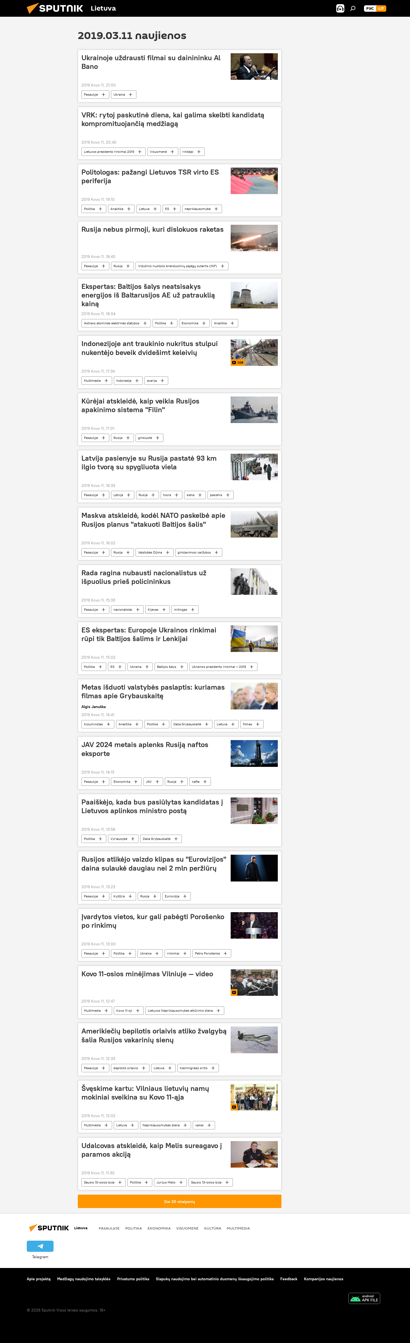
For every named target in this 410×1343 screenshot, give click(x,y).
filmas (247, 724)
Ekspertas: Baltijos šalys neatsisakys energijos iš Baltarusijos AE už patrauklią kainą (148, 295)
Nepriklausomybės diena (161, 1125)
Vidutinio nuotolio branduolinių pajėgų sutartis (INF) (177, 266)
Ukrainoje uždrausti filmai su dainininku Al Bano (150, 62)
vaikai (199, 1125)
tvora (167, 495)
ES (167, 209)
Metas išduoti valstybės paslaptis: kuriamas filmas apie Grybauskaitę (153, 691)
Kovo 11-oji (124, 1010)
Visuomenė (158, 151)
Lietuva (144, 209)
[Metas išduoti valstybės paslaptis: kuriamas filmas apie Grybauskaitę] (254, 696)
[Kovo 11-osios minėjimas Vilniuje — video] (254, 982)
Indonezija (123, 380)
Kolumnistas (93, 724)
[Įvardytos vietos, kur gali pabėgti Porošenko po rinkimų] (254, 925)
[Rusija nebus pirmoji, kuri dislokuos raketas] (254, 238)
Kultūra (119, 896)
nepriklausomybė (198, 209)
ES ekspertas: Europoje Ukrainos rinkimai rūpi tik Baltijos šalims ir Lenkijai (148, 634)
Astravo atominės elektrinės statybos (111, 323)
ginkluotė (145, 438)
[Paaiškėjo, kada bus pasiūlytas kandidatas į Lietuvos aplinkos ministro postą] (254, 811)
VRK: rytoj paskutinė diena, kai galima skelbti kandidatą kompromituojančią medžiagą (172, 119)
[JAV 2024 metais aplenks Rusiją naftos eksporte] (254, 753)
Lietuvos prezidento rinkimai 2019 (109, 151)
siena (190, 495)
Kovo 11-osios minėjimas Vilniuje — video (147, 973)
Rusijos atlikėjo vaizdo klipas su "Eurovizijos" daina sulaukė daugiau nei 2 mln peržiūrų (153, 863)
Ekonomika (190, 323)
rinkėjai (187, 151)
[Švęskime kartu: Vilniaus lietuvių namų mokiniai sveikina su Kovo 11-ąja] (254, 1097)
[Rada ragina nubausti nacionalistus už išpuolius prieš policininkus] (254, 581)
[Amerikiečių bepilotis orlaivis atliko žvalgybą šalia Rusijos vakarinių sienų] (254, 1039)
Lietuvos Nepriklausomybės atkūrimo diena (180, 1010)
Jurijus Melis (165, 1182)
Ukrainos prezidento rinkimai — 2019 (219, 667)
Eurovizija (172, 896)
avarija (152, 380)
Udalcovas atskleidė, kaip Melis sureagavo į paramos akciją (151, 1150)
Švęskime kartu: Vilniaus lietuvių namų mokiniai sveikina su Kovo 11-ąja (145, 1093)
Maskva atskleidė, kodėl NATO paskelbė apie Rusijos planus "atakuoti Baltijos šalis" (153, 519)
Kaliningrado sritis (194, 1068)
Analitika (116, 209)
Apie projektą (38, 1278)
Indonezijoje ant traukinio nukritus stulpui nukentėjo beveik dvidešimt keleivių (149, 348)
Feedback (288, 1278)
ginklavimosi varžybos (194, 552)
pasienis (216, 495)
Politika (89, 209)
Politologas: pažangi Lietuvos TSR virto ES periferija (150, 176)
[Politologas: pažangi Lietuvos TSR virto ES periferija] (254, 181)
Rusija (118, 266)
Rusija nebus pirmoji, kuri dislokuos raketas (152, 229)
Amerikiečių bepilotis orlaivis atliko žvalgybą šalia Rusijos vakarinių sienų (154, 1035)
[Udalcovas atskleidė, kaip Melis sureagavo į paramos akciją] (254, 1154)
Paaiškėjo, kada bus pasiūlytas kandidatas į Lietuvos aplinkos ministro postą (152, 806)
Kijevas (153, 609)
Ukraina (119, 94)
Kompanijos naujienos (323, 1278)
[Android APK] (364, 1299)
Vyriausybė (118, 839)
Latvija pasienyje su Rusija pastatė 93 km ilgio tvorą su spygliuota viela (149, 462)
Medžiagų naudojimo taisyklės (83, 1278)
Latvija (118, 495)
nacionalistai (123, 609)
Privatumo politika (133, 1278)
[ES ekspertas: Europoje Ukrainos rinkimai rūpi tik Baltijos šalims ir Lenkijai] (254, 638)
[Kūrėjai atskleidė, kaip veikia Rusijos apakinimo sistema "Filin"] (254, 410)
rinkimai (173, 953)
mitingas (180, 609)
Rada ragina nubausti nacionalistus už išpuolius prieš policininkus (143, 577)
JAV (149, 781)
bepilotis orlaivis (126, 1068)
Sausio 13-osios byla (99, 1182)
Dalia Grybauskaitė (187, 724)
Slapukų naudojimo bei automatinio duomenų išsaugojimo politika (215, 1278)
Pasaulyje (91, 94)
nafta (195, 781)
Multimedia (92, 380)
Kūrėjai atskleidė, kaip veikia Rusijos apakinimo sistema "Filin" (140, 405)
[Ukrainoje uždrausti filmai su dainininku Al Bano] (254, 66)
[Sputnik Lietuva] (57, 15)
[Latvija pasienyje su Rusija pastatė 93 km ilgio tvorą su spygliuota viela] (254, 467)
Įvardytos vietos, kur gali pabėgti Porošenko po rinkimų (152, 921)
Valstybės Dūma (150, 552)
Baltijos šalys (166, 667)
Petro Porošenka (207, 953)
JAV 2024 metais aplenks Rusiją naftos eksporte (144, 749)
